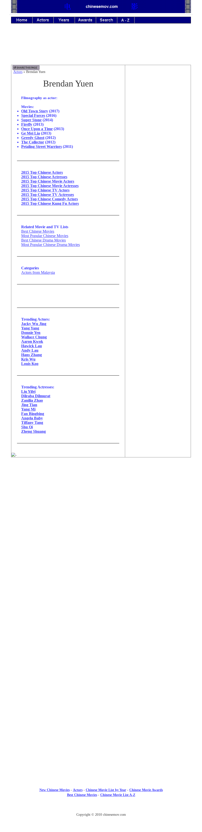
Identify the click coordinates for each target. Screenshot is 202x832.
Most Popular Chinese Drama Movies (50, 245)
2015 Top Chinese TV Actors (45, 190)
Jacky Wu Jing (33, 324)
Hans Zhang (31, 355)
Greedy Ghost (32, 138)
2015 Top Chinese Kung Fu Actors (50, 203)
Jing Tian (29, 405)
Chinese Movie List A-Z (117, 795)
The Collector (32, 142)
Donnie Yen (30, 332)
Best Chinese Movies (37, 231)
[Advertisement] (101, 47)
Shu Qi (27, 427)
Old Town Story (34, 111)
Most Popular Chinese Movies (44, 236)
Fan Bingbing (32, 414)
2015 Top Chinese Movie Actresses (50, 186)
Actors (17, 72)
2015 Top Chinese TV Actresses (47, 194)
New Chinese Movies (54, 790)
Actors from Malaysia (38, 272)
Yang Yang (30, 328)
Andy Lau (29, 350)
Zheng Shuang (33, 431)
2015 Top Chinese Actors (42, 172)
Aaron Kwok (32, 341)
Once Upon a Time (37, 129)
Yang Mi (28, 409)
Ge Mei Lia (30, 133)
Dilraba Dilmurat (35, 396)
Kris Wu (28, 359)
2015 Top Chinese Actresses (44, 177)
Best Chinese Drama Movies (43, 240)
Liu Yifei (28, 391)
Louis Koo (29, 364)
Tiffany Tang (32, 422)
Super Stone (31, 120)
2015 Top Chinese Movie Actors (47, 181)
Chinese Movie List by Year (106, 790)
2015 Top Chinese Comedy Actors (49, 199)
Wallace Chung (34, 337)
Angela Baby (32, 418)
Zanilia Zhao (32, 400)
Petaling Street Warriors (41, 146)
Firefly (26, 124)
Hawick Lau (31, 346)
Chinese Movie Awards (146, 790)
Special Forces (33, 115)
